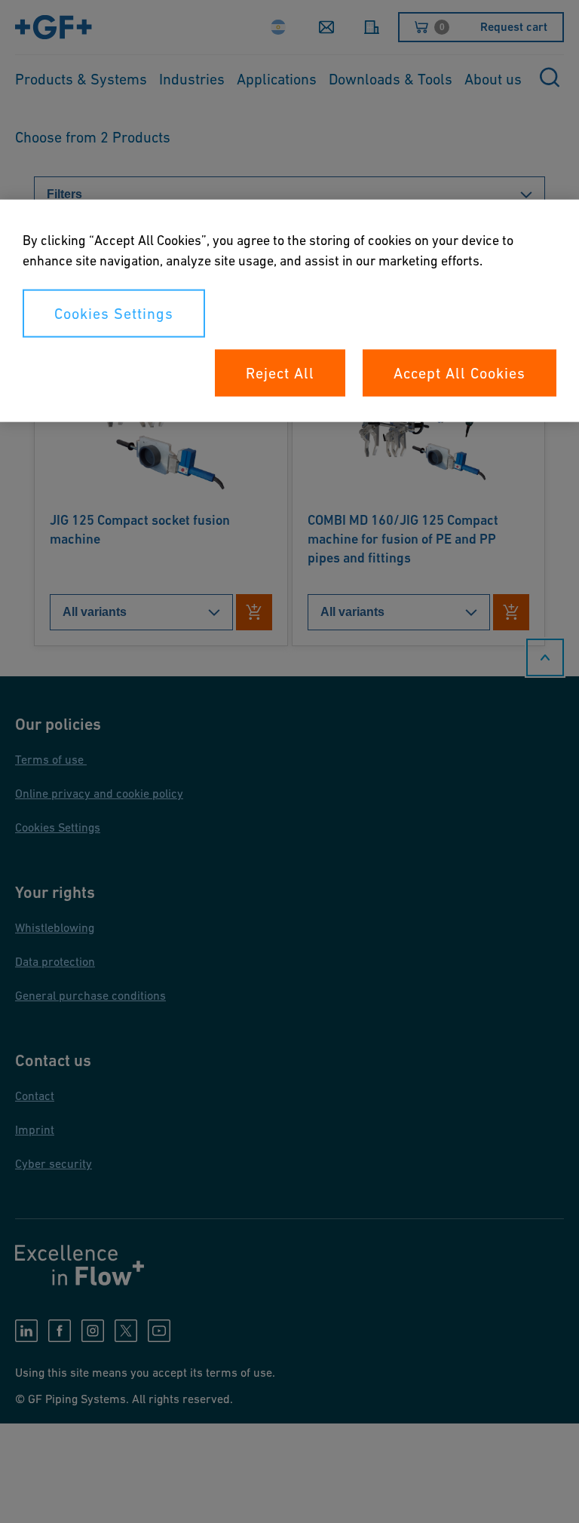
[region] (289, 311)
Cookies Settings (113, 313)
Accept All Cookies (459, 373)
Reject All (280, 373)
